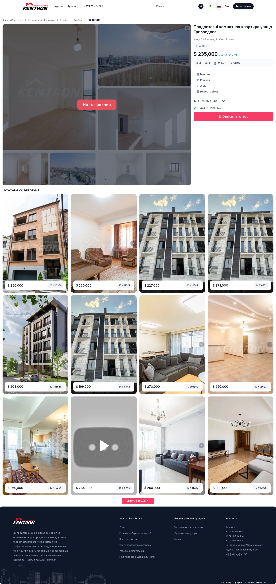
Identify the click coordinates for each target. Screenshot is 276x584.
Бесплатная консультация (188, 527)
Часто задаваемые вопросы (135, 545)
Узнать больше (136, 500)
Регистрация (243, 6)
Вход (227, 6)
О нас (122, 527)
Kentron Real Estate (13, 20)
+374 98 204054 (209, 108)
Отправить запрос (235, 116)
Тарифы (178, 539)
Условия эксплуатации (132, 550)
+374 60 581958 (234, 540)
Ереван (64, 20)
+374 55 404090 (93, 6)
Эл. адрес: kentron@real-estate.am (244, 545)
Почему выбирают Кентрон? (135, 533)
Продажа (33, 20)
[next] (64, 243)
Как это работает (129, 539)
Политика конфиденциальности (137, 556)
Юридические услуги (186, 533)
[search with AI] (200, 6)
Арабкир (78, 20)
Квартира (49, 20)
